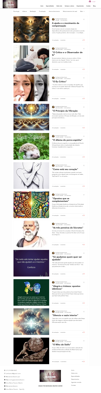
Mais (81, 11)
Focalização (42, 11)
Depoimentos (75, 379)
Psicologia (16, 11)
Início (72, 370)
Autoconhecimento (54, 11)
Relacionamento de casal (70, 11)
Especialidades (75, 376)
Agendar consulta (76, 382)
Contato (73, 385)
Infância (24, 11)
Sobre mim (74, 373)
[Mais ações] (84, 19)
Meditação (33, 11)
